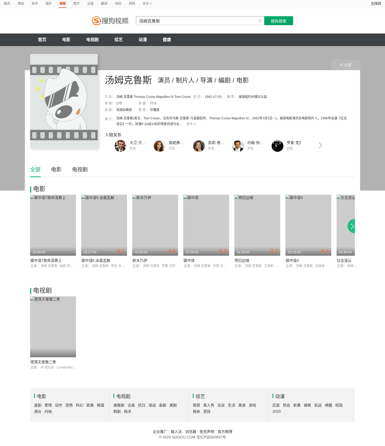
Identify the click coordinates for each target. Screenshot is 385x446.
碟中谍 (189, 260)
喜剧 (37, 405)
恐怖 (69, 405)
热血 (286, 405)
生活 (231, 405)
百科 (132, 3)
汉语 (90, 3)
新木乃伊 (140, 260)
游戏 (252, 405)
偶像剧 (118, 405)
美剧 (173, 405)
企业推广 (160, 432)
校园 (339, 405)
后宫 (276, 405)
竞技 (207, 411)
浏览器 (190, 432)
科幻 (79, 405)
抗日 (141, 405)
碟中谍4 (292, 260)
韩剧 (117, 411)
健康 (167, 39)
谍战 (152, 405)
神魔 (328, 405)
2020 (276, 411)
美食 (242, 405)
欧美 (90, 405)
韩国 (100, 405)
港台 (37, 411)
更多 (189, 124)
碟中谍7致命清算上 (46, 260)
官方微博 (225, 432)
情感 (196, 405)
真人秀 (208, 405)
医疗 (76, 3)
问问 (118, 3)
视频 (62, 3)
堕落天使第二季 (43, 362)
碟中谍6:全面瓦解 (95, 260)
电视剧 (92, 39)
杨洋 (127, 411)
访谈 (221, 405)
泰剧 (162, 405)
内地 (48, 411)
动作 (58, 405)
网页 (7, 3)
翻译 (104, 3)
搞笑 (307, 405)
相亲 (196, 411)
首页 (42, 39)
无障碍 (376, 3)
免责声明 (207, 432)
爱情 (48, 405)
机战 (318, 405)
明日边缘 (242, 260)
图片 (49, 3)
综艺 (118, 39)
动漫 (143, 39)
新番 (297, 405)
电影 (66, 39)
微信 (21, 3)
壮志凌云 (344, 260)
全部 (35, 169)
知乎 (35, 3)
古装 (131, 405)
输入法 (176, 432)
